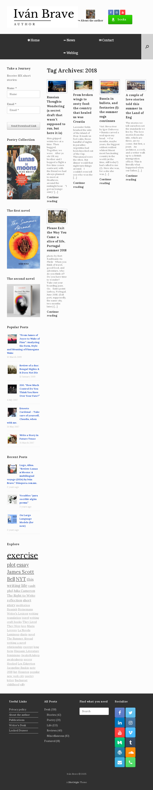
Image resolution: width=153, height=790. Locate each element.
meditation (23, 605)
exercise (22, 555)
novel (31, 634)
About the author (19, 715)
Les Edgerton (26, 663)
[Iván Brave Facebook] (110, 12)
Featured (49, 741)
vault (31, 586)
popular (35, 672)
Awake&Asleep (30, 655)
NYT (21, 579)
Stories (51, 715)
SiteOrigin (73, 782)
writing (33, 613)
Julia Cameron (24, 591)
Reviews (52, 730)
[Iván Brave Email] (120, 762)
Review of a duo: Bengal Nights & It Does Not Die (29, 369)
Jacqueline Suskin (18, 667)
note (32, 667)
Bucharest (21, 680)
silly (22, 684)
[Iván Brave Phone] (130, 762)
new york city (15, 676)
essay (23, 565)
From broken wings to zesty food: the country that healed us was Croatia (83, 108)
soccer (28, 659)
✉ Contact (106, 40)
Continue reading (53, 199)
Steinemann (25, 609)
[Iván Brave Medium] (120, 742)
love (23, 626)
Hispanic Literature (26, 651)
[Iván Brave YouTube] (122, 12)
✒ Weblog (70, 53)
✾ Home (33, 40)
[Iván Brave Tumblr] (130, 742)
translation (14, 617)
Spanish (12, 609)
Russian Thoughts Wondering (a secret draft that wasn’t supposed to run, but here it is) (56, 115)
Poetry (51, 720)
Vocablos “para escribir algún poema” (29, 499)
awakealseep (15, 659)
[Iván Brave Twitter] (130, 713)
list (15, 672)
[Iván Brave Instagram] (116, 12)
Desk (47, 709)
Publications (17, 720)
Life (49, 725)
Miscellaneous (55, 736)
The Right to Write (21, 595)
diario (23, 634)
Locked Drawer (18, 730)
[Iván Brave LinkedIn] (120, 722)
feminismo (13, 655)
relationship (14, 647)
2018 (10, 672)
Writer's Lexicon (17, 613)
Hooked (12, 663)
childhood (13, 684)
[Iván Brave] (42, 17)
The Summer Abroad (20, 638)
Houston (23, 672)
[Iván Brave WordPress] (120, 752)
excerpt (28, 647)
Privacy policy (17, 709)
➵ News (69, 40)
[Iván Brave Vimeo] (130, 732)
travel (25, 617)
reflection (14, 600)
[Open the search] (147, 46)
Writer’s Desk (17, 725)
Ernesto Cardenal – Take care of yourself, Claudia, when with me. (23, 415)
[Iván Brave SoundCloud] (130, 752)
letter (10, 680)
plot (11, 565)
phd (10, 591)
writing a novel (16, 642)
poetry (29, 676)
